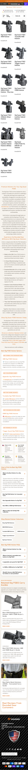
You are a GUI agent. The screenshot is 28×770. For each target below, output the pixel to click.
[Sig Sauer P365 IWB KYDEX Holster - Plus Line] (7, 79)
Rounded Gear (5, 206)
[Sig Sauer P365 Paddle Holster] (7, 53)
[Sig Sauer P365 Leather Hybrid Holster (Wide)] (7, 133)
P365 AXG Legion (17, 340)
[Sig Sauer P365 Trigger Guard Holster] (21, 53)
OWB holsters (7, 416)
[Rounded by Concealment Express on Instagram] (12, 749)
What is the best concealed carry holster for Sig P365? (12, 556)
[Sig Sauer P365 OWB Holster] (21, 79)
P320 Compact (14, 342)
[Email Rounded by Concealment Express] (7, 749)
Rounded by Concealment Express (14, 757)
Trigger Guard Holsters (8, 535)
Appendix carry (8, 379)
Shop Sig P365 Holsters (8, 522)
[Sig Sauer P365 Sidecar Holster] (7, 162)
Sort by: (6, 16)
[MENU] (1, 3)
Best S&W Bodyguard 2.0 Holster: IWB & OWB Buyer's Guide (13, 614)
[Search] (22, 3)
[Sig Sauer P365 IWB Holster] (7, 26)
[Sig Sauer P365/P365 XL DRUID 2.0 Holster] (21, 133)
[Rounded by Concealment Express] (14, 3)
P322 (13, 344)
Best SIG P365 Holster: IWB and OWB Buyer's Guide (13, 649)
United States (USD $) (8, 754)
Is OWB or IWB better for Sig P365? (13, 567)
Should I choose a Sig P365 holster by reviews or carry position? (12, 572)
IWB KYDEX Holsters (7, 527)
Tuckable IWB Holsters (8, 531)
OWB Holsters (21, 531)
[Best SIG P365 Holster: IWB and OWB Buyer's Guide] (14, 637)
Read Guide (6, 626)
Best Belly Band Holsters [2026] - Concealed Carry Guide (12, 684)
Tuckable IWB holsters (9, 398)
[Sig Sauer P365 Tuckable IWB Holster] (21, 26)
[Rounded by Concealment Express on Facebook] (10, 749)
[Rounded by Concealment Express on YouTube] (21, 749)
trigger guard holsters (14, 434)
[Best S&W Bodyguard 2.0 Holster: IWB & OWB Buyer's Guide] (14, 601)
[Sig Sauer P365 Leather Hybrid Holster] (21, 106)
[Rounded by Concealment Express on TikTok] (15, 749)
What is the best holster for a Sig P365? (12, 549)
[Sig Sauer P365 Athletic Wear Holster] (7, 106)
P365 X (10, 340)
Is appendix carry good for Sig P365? (13, 562)
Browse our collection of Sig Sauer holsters (13, 333)
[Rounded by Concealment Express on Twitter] (18, 749)
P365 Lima (7, 342)
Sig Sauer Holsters (7, 539)
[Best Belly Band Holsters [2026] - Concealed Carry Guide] (14, 671)
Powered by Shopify (16, 759)
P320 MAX (21, 342)
